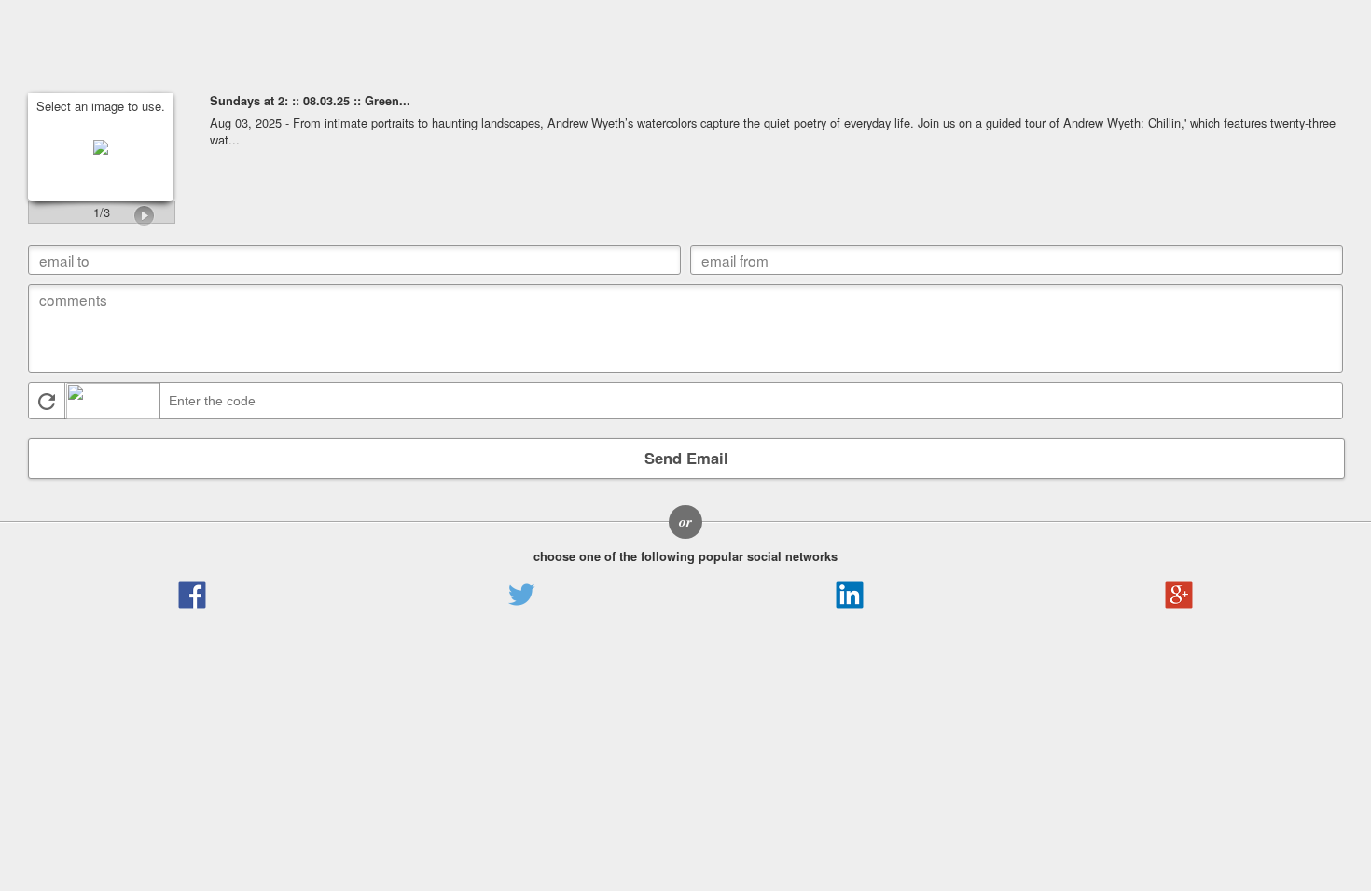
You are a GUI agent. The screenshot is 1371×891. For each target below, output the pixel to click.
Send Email (686, 457)
